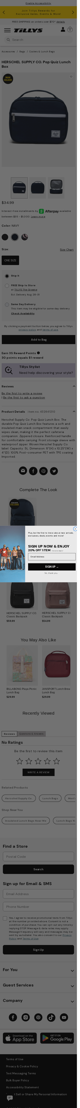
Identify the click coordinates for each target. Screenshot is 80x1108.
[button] (72, 593)
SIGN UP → (51, 566)
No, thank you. (51, 573)
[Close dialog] (75, 529)
